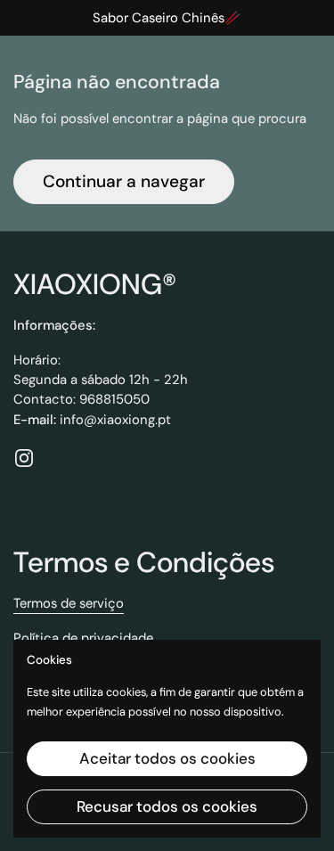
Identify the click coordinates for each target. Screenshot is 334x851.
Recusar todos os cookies (167, 806)
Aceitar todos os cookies (167, 758)
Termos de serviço (68, 603)
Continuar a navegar (124, 181)
